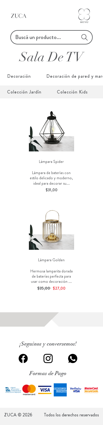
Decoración (19, 76)
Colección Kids (72, 92)
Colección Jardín (24, 92)
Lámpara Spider (51, 161)
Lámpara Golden (51, 259)
